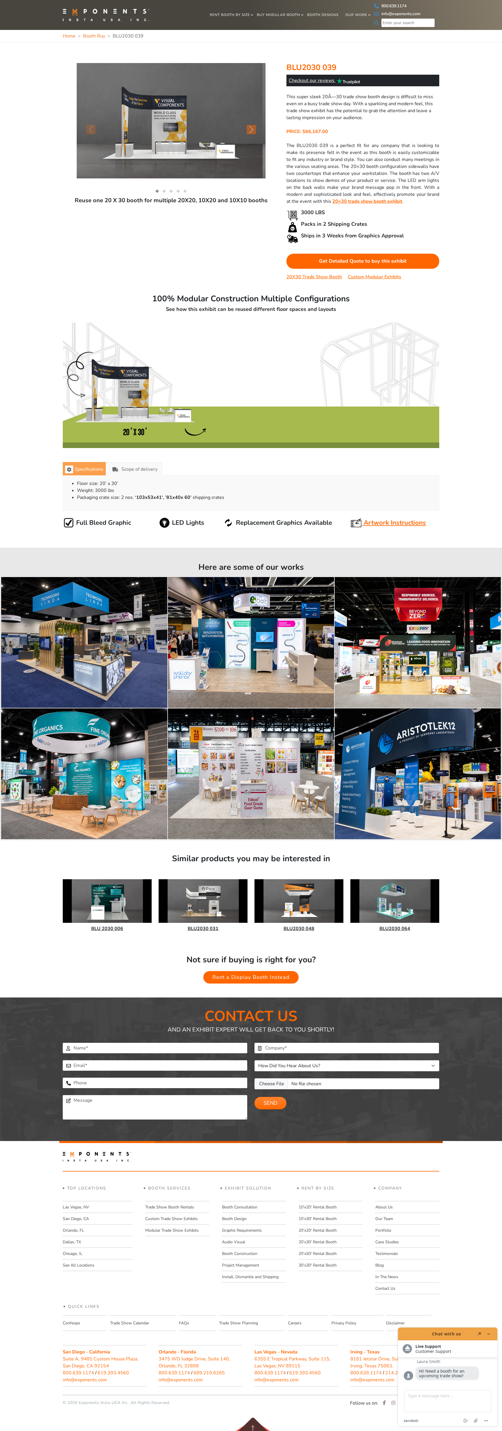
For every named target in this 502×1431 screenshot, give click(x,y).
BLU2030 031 (203, 928)
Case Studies (387, 1242)
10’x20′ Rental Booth (318, 1207)
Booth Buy (94, 36)
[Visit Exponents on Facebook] (384, 1403)
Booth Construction (239, 1253)
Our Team (384, 1219)
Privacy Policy (343, 1323)
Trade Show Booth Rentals (169, 1207)
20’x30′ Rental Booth (318, 1242)
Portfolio (383, 1230)
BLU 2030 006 (107, 928)
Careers (295, 1323)
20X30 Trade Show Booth (314, 277)
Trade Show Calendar (129, 1323)
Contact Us (385, 1288)
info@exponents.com (400, 14)
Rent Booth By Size (230, 14)
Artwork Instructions (394, 522)
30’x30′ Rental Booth (318, 1265)
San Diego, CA (76, 1219)
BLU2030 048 (299, 928)
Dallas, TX (72, 1242)
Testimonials (386, 1253)
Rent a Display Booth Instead (251, 977)
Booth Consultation (239, 1207)
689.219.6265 (209, 1373)
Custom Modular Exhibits (374, 277)
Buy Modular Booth (278, 14)
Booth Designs (322, 14)
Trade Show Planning (238, 1323)
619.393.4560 (113, 1373)
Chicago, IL (73, 1253)
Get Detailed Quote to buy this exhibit (363, 261)
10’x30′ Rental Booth (318, 1219)
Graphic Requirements (242, 1230)
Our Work (356, 14)
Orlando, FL (73, 1230)
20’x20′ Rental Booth (318, 1230)
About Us (384, 1207)
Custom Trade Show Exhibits (171, 1219)
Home (69, 36)
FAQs (184, 1323)
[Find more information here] (447, 1377)
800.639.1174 (393, 6)
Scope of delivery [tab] (139, 469)
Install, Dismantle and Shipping (250, 1277)
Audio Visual (233, 1242)
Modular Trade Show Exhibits (172, 1230)
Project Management (240, 1265)
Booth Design (234, 1219)
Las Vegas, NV (76, 1207)
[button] (157, 191)
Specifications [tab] (89, 469)
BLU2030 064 (394, 928)
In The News (386, 1277)
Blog (379, 1265)
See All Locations (78, 1265)
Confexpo (71, 1323)
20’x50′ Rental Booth (318, 1253)
